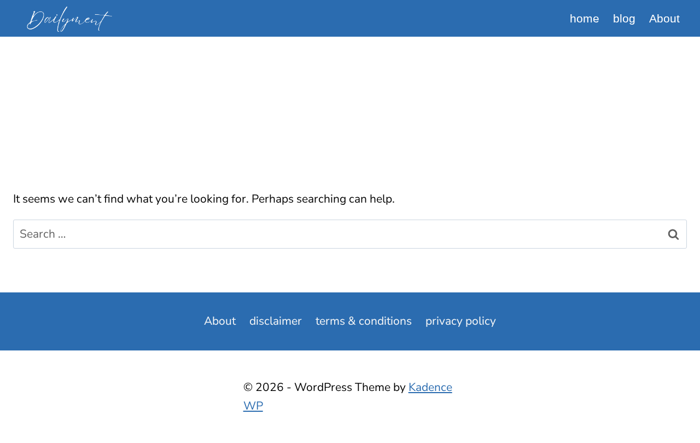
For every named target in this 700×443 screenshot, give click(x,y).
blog (624, 18)
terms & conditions (364, 321)
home (584, 18)
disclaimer (275, 321)
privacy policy (460, 321)
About (664, 18)
